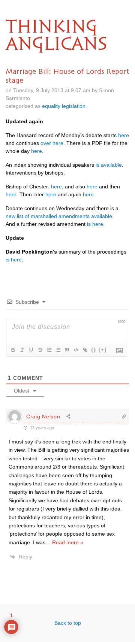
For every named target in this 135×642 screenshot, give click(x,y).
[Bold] (12, 349)
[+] (103, 349)
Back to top (67, 623)
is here (95, 224)
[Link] (84, 349)
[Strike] (39, 349)
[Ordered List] (48, 349)
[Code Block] (75, 349)
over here (51, 143)
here (123, 135)
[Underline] (30, 349)
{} (93, 349)
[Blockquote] (66, 349)
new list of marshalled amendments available (59, 216)
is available (109, 165)
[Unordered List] (57, 349)
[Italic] (21, 349)
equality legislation (64, 106)
